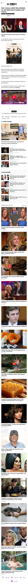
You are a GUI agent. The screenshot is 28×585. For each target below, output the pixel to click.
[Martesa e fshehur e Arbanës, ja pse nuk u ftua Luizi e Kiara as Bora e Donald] (5, 184)
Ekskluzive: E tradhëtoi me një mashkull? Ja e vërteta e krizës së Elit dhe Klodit (18, 157)
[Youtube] (11, 581)
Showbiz (3, 13)
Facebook (7, 577)
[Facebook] (2, 577)
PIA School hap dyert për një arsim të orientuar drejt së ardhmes (12, 142)
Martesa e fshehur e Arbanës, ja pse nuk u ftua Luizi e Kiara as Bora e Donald (17, 184)
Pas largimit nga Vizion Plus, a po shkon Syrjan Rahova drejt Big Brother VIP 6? (18, 150)
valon (8, 118)
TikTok (24, 577)
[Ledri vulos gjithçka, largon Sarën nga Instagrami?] (5, 191)
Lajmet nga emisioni (10, 13)
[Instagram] (11, 577)
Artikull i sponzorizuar (5, 139)
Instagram (16, 577)
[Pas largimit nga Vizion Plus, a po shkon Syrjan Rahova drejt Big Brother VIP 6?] (5, 150)
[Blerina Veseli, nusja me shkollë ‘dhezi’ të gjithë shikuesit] (5, 164)
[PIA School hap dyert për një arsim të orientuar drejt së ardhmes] (14, 132)
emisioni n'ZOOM (14, 116)
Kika (19, 116)
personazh (3, 118)
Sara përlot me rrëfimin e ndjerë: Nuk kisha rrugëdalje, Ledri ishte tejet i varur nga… (18, 177)
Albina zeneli (7, 116)
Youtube (16, 581)
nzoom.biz (23, 116)
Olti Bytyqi (11, 152)
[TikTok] (20, 577)
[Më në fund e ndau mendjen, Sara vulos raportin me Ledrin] (5, 198)
